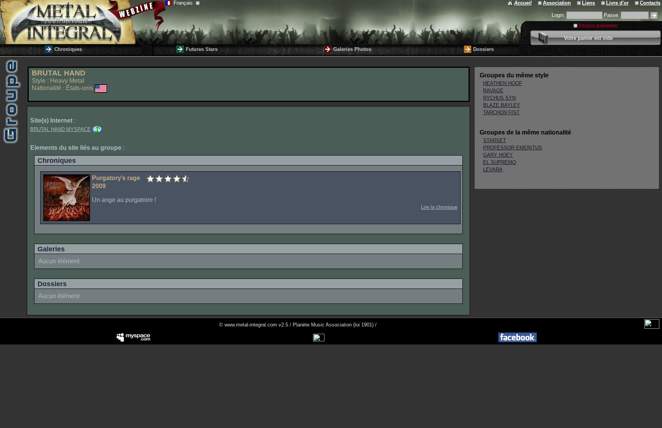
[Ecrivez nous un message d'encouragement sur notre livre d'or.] (603, 3)
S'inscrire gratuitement (598, 25)
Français (184, 3)
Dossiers (483, 49)
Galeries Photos (352, 49)
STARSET (494, 140)
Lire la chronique (439, 207)
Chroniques (68, 49)
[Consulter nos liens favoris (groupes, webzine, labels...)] (579, 3)
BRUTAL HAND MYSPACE (60, 129)
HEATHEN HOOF (502, 83)
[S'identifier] (654, 15)
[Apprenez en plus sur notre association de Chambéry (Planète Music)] (540, 3)
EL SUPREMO (499, 162)
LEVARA (493, 169)
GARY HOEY (498, 155)
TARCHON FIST (501, 112)
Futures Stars (202, 49)
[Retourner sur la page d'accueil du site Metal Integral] (83, 22)
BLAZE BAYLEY (501, 105)
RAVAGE (493, 90)
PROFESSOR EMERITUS (512, 148)
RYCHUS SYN (499, 98)
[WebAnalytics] (651, 327)
